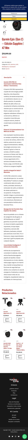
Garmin (7, 69)
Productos (14, 390)
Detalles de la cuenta (14, 419)
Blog (14, 393)
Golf (17, 64)
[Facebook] (9, 436)
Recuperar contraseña (14, 421)
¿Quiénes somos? (14, 388)
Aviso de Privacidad (14, 402)
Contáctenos (14, 395)
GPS (9, 64)
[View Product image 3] (4, 26)
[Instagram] (15, 436)
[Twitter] (12, 436)
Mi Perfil (14, 415)
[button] (24, 436)
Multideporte (5, 66)
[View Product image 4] (4, 32)
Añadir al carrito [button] (7, 320)
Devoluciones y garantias (14, 408)
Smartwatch (12, 66)
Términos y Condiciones (14, 404)
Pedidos (14, 417)
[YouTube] (18, 436)
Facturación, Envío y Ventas (14, 406)
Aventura (13, 64)
